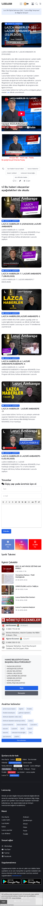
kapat (3, 902)
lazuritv (5, 732)
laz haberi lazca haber (15, 168)
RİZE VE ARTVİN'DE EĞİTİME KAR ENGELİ (28, 567)
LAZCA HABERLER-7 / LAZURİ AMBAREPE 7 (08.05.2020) (21, 275)
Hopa (25, 827)
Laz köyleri (21, 772)
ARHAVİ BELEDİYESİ (14, 671)
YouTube (7, 849)
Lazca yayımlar (7, 830)
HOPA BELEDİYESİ (13, 681)
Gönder (6, 531)
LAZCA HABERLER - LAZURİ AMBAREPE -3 (20, 410)
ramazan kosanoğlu (28, 173)
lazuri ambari (12, 173)
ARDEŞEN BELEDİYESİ (15, 669)
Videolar (4, 763)
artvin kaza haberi (9, 709)
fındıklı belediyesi (9, 713)
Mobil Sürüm (14, 775)
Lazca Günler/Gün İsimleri (25, 597)
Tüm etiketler (21, 740)
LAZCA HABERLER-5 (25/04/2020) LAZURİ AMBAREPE (21, 225)
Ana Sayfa (5, 759)
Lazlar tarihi (6, 820)
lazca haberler (33, 168)
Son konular (32, 759)
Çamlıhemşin (27, 820)
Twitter (6, 853)
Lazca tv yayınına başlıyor (25, 607)
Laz (8, 92)
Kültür (4, 827)
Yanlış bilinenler (7, 766)
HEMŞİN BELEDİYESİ (14, 678)
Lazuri (30, 728)
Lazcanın (34, 724)
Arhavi (20, 769)
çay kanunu (7, 736)
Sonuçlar (21, 693)
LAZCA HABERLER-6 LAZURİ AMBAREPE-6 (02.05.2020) (21, 457)
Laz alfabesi (6, 833)
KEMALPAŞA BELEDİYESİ (16, 683)
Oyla (21, 688)
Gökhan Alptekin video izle (12, 717)
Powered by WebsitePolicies (7, 904)
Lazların (14, 728)
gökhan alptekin (24, 713)
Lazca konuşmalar (15, 762)
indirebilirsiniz (17, 876)
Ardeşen (27, 769)
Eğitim (21, 709)
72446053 (19, 39)
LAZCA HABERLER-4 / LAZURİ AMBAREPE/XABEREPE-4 (16, 362)
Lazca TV (5, 775)
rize (30, 732)
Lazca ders (17, 766)
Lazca (30, 720)
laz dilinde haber (21, 177)
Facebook (7, 856)
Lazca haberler (8, 724)
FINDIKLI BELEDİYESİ (14, 673)
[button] (36, 4)
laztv (22, 728)
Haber (25, 759)
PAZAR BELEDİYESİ (14, 666)
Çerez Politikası (16, 898)
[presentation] (3, 502)
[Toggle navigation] (21, 4)
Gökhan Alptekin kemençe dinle (14, 720)
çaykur (17, 736)
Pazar (33, 769)
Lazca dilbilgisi (35, 766)
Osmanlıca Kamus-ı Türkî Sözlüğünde (24, 576)
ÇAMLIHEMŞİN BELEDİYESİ (16, 676)
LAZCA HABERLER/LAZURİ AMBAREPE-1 (21, 316)
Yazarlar (26, 766)
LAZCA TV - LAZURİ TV (15, 23)
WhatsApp (8, 846)
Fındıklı (29, 709)
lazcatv (5, 728)
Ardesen (26, 817)
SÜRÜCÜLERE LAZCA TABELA (26, 586)
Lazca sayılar (27, 763)
